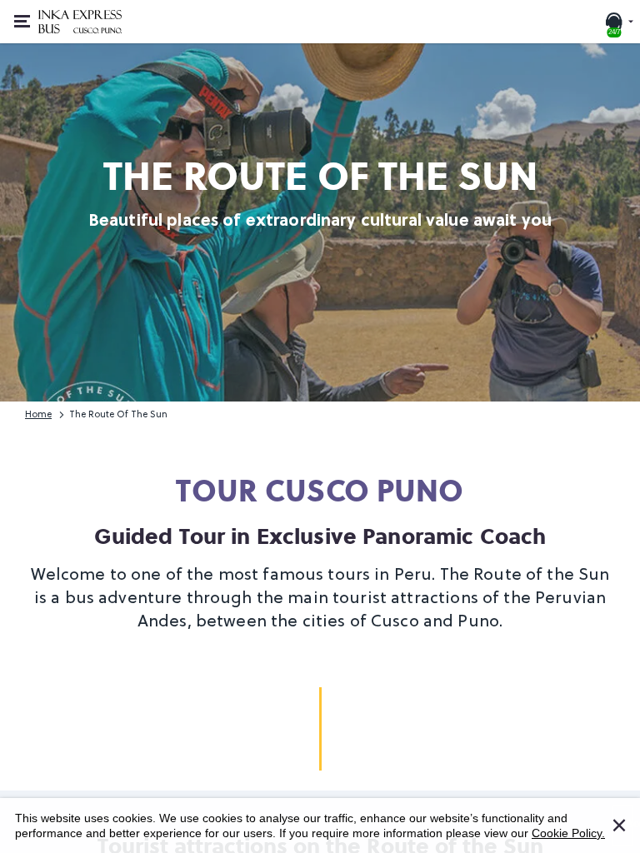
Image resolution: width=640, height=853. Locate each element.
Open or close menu (20, 21)
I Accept (629, 817)
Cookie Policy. (568, 833)
